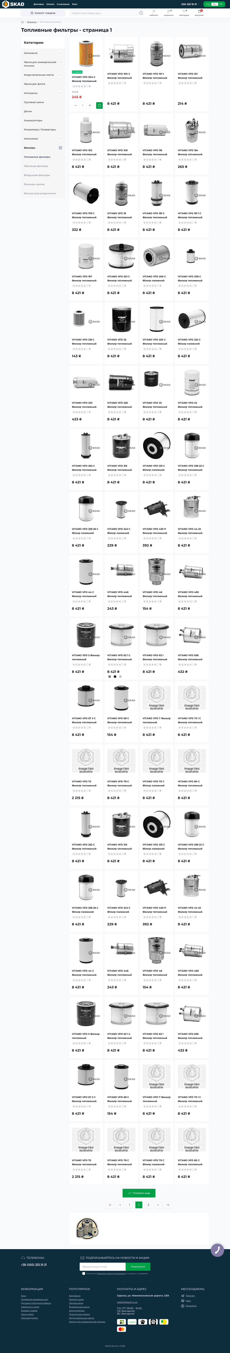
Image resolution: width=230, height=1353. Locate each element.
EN (221, 4)
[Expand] (60, 53)
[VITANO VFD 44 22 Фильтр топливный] (192, 509)
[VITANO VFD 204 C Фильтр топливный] (86, 53)
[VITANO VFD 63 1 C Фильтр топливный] (121, 635)
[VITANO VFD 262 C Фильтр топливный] (86, 446)
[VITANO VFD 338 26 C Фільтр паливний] (86, 509)
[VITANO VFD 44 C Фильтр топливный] (86, 572)
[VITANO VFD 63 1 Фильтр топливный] (157, 635)
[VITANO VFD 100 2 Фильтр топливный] (121, 53)
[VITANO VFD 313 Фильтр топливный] (121, 446)
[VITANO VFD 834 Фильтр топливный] (86, 1203)
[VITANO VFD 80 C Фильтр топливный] (192, 761)
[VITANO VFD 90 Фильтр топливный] (192, 1203)
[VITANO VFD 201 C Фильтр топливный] (121, 256)
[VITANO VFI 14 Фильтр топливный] (121, 1266)
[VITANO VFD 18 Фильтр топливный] (121, 193)
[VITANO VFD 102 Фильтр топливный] (86, 130)
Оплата (50, 4)
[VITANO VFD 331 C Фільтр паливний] (157, 446)
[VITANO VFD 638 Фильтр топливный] (192, 635)
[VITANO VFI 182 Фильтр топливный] (157, 1333)
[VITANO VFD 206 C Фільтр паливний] (157, 256)
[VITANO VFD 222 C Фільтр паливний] (192, 319)
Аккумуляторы (33, 120)
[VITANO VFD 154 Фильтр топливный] (192, 130)
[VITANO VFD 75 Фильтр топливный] (86, 761)
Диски (28, 111)
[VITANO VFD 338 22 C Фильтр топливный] (192, 446)
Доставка (39, 4)
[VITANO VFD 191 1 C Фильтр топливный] (192, 193)
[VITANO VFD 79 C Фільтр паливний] (157, 761)
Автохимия (31, 138)
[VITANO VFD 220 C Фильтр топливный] (157, 319)
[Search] (141, 13)
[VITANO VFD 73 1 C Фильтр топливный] (192, 698)
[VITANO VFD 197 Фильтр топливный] (86, 256)
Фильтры (32, 22)
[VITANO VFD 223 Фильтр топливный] (86, 382)
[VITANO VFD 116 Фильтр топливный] (157, 130)
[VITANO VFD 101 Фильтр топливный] (192, 53)
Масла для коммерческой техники (40, 64)
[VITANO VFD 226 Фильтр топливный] (121, 382)
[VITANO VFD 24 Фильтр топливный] (192, 382)
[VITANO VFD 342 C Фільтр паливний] (121, 509)
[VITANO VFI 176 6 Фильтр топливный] (121, 1333)
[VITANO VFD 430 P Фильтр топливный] (157, 509)
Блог (74, 4)
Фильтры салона (34, 184)
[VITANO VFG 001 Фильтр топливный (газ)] (86, 1266)
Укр (208, 4)
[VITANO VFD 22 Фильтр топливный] (121, 319)
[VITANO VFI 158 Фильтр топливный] (86, 1333)
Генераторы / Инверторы (40, 129)
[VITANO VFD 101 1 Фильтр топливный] (157, 53)
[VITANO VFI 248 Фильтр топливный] (192, 1333)
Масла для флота (34, 83)
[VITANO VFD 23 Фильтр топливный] (157, 382)
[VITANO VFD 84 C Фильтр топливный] (121, 1203)
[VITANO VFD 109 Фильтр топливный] (121, 130)
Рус (215, 4)
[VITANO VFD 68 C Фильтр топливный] (121, 698)
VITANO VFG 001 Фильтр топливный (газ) (84, 1290)
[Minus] (75, 105)
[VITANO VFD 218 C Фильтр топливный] (86, 319)
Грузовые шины (34, 102)
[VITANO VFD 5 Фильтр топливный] (86, 635)
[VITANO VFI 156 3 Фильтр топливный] (192, 1266)
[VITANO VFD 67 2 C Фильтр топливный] (86, 698)
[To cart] (99, 105)
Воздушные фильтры (37, 175)
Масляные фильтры (36, 166)
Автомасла (30, 53)
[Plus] (90, 105)
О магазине (63, 4)
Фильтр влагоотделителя (40, 193)
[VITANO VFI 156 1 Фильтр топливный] (157, 1266)
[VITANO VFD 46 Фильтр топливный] (157, 572)
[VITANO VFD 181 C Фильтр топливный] (157, 193)
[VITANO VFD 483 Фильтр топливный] (192, 572)
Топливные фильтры (37, 156)
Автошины (30, 93)
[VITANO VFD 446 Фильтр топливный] (121, 572)
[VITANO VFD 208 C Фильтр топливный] (192, 256)
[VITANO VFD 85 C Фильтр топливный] (157, 1203)
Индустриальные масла (39, 74)
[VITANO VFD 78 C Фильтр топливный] (121, 761)
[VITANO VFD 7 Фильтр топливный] (157, 698)
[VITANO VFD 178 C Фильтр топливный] (86, 193)
